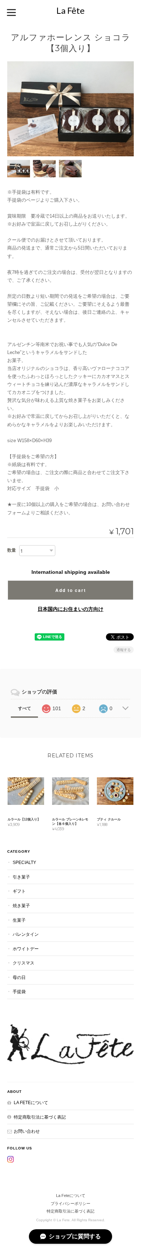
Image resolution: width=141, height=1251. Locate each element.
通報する (123, 650)
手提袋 (19, 991)
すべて (24, 708)
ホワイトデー (26, 948)
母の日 (19, 977)
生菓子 (19, 920)
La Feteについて (31, 1102)
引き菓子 (21, 877)
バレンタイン (26, 934)
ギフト (19, 891)
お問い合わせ (27, 1131)
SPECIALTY (24, 862)
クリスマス (23, 962)
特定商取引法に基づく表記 (40, 1117)
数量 (11, 550)
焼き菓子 (21, 905)
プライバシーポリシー (70, 1203)
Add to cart (70, 590)
